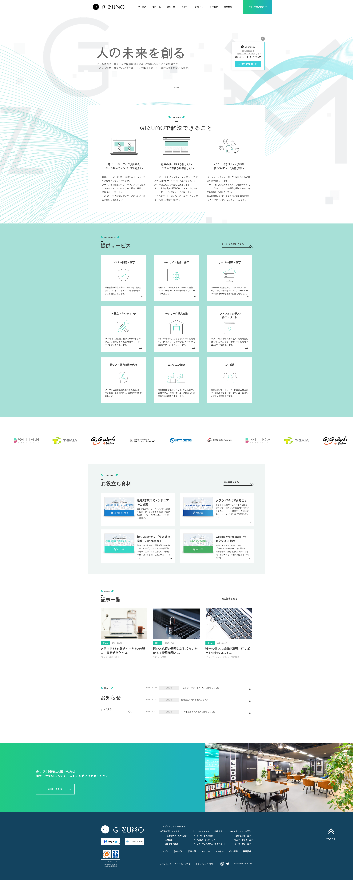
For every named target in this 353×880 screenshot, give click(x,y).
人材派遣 (169, 840)
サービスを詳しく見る (233, 244)
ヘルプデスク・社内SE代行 (176, 836)
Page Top (330, 838)
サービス (142, 7)
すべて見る (106, 709)
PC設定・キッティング (205, 840)
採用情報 (228, 7)
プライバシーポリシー (183, 864)
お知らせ (199, 7)
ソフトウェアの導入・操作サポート (210, 844)
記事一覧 (171, 7)
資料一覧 (156, 7)
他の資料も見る (231, 482)
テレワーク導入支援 (204, 836)
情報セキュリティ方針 (205, 864)
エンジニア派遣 (171, 844)
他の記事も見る (229, 599)
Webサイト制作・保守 (243, 840)
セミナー (185, 7)
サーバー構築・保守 (242, 844)
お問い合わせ (55, 789)
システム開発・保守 (242, 836)
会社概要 (214, 7)
